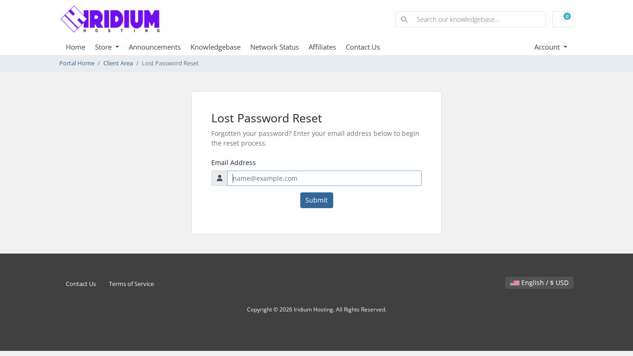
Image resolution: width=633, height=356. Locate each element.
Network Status (274, 46)
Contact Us (363, 46)
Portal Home (77, 63)
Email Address (233, 162)
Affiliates (322, 46)
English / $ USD (544, 282)
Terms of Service (131, 284)
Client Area (118, 63)
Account (548, 46)
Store (104, 46)
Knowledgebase (215, 46)
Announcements (155, 46)
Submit (316, 200)
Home (75, 46)
